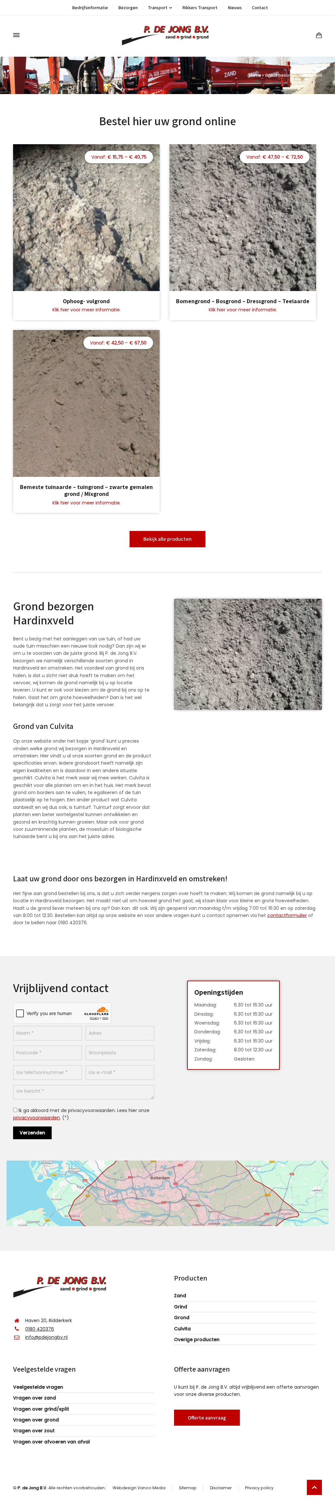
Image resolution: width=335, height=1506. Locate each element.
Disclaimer (221, 1488)
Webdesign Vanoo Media (139, 1488)
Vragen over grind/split (41, 1409)
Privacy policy (259, 1488)
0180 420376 (39, 1329)
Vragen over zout (34, 1430)
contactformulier (287, 915)
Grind (180, 1306)
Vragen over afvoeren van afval (51, 1441)
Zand (180, 1295)
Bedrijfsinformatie (90, 7)
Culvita (182, 1328)
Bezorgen (128, 7)
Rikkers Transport (200, 7)
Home (255, 75)
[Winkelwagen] (317, 35)
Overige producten (197, 1339)
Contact (260, 7)
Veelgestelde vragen (38, 1387)
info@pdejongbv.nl (46, 1337)
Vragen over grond (36, 1420)
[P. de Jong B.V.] (167, 35)
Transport (158, 7)
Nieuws (235, 7)
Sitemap (188, 1488)
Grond (181, 1317)
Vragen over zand (34, 1398)
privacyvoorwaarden (36, 1117)
